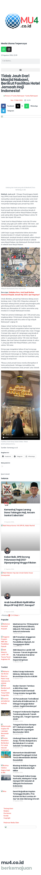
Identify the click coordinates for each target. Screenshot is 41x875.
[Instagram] (9, 49)
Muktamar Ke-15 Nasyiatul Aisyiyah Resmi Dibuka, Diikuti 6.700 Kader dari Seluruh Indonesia (25, 628)
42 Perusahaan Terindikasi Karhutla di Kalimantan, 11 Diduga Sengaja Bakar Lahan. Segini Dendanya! (26, 702)
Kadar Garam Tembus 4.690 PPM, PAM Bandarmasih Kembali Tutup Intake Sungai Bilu (24, 690)
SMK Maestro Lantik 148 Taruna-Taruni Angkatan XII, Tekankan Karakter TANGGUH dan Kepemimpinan (25, 655)
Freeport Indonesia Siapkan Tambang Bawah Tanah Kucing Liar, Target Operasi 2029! (26, 715)
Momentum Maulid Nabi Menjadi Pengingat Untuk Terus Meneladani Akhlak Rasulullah (25, 756)
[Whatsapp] (3, 49)
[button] (20, 70)
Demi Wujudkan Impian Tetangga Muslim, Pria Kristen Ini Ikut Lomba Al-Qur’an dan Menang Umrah (26, 795)
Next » (17, 615)
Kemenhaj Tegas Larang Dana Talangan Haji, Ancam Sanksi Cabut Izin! (19, 512)
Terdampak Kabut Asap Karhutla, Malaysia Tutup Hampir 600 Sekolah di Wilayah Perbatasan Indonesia (25, 781)
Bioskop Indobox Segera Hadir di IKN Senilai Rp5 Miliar (24, 768)
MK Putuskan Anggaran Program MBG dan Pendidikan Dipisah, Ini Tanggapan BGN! (24, 641)
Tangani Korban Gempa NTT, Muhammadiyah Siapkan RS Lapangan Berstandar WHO (24, 728)
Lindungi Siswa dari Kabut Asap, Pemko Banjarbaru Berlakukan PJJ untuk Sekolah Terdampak (25, 742)
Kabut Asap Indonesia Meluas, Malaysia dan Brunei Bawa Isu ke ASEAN (25, 674)
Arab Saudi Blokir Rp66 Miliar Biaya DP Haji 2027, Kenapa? (19, 604)
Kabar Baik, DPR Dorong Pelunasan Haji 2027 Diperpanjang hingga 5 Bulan (20, 559)
